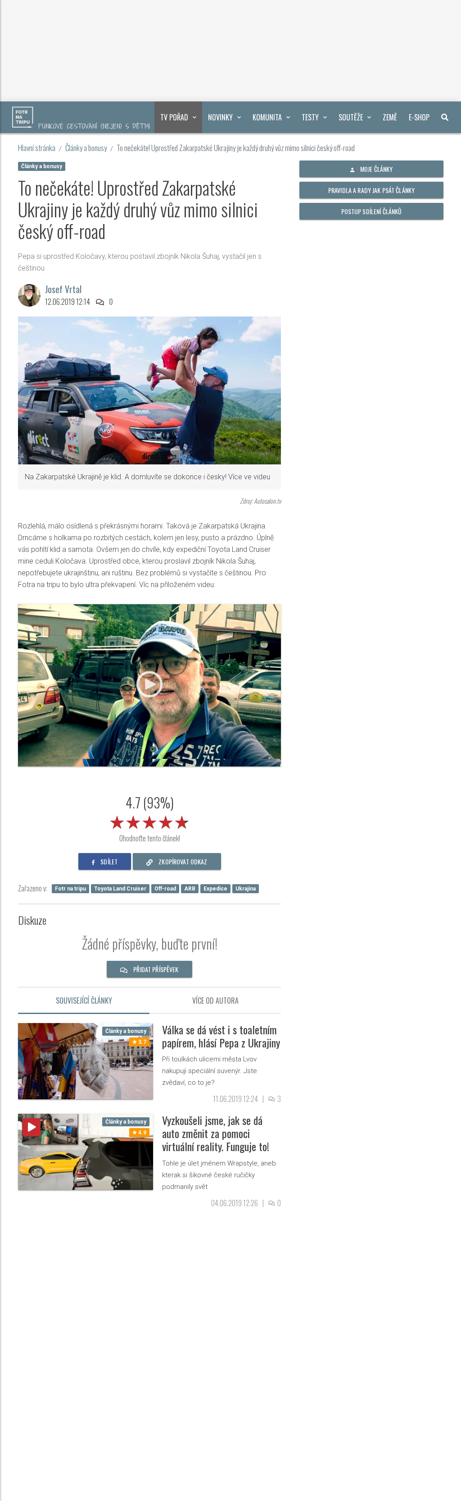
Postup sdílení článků (371, 211)
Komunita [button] (267, 117)
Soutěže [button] (351, 117)
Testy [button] (310, 117)
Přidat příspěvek (155, 969)
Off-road (165, 889)
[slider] (149, 821)
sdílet (108, 861)
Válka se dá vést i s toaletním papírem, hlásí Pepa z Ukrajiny (221, 1036)
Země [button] (390, 117)
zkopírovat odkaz (182, 861)
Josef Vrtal (63, 289)
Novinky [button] (220, 117)
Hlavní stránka (36, 147)
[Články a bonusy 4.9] (85, 1151)
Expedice (215, 889)
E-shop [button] (419, 117)
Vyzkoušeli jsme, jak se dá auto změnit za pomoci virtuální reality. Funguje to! (215, 1133)
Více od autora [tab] (215, 1000)
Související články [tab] (84, 1000)
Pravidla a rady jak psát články (371, 190)
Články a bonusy (86, 147)
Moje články (376, 169)
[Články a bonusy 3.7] (85, 1060)
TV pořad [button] (174, 117)
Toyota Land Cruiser (120, 889)
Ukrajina (245, 889)
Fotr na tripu (70, 889)
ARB (189, 889)
